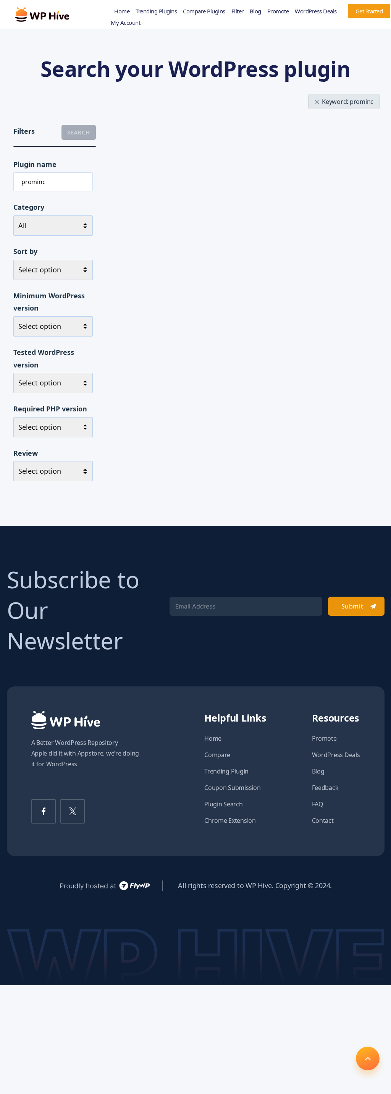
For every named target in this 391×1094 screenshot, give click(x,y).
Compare (217, 755)
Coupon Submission (232, 787)
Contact (323, 820)
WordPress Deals (316, 11)
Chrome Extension (230, 820)
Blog (255, 11)
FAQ (317, 804)
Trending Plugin (226, 771)
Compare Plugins (204, 11)
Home (121, 11)
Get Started (369, 11)
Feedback (325, 787)
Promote (278, 11)
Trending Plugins (156, 11)
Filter (237, 11)
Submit (352, 606)
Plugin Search (223, 804)
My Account (125, 22)
